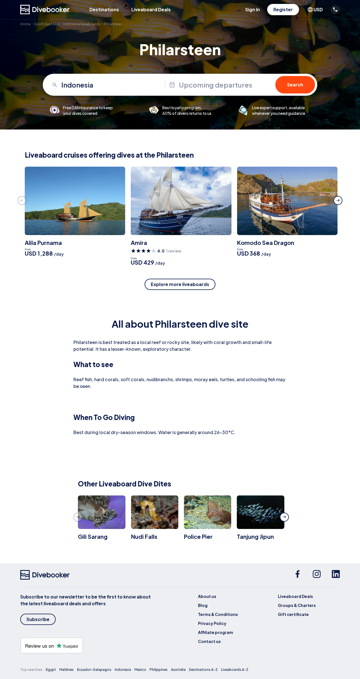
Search (295, 85)
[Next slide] (338, 200)
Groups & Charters (297, 605)
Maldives (66, 669)
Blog (203, 605)
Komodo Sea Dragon (265, 242)
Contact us (209, 641)
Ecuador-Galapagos (94, 669)
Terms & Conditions (218, 614)
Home (25, 24)
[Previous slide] (21, 200)
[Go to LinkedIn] (336, 575)
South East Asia (47, 24)
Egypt (51, 669)
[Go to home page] (45, 9)
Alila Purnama (43, 242)
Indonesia (123, 669)
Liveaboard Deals (151, 9)
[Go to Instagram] (317, 575)
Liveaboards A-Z (234, 669)
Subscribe (38, 619)
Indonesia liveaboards (81, 24)
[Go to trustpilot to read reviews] (86, 645)
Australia (178, 669)
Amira (139, 242)
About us (207, 596)
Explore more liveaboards (180, 284)
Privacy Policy (212, 623)
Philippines (159, 669)
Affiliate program (215, 632)
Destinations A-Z (203, 669)
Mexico (140, 669)
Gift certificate (293, 614)
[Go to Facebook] (298, 575)
